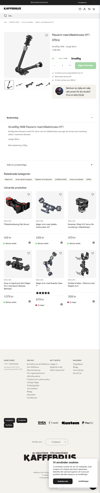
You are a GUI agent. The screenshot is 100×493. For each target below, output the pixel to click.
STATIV (88, 179)
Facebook (22, 420)
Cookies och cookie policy (38, 380)
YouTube (8, 425)
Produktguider (33, 386)
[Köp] (29, 242)
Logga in (53, 364)
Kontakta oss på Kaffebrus (38, 364)
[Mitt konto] (84, 9)
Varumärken (32, 389)
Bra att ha (77, 373)
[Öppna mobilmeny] (93, 9)
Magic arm (8, 179)
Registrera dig (56, 367)
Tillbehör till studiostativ (43, 179)
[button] (46, 35)
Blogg (29, 392)
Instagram (9, 420)
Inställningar (83, 481)
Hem (5, 22)
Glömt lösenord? (57, 370)
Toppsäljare (78, 364)
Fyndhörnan (32, 398)
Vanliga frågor (33, 383)
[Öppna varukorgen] (89, 9)
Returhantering (33, 370)
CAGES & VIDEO (14, 22)
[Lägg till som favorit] (80, 9)
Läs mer (57, 50)
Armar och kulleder (27, 22)
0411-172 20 (79, 95)
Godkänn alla (63, 481)
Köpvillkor (31, 395)
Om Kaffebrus (33, 367)
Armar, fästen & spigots (24, 179)
